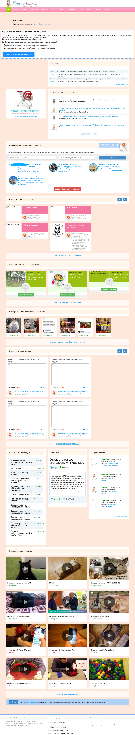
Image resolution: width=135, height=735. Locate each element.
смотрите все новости (122, 84)
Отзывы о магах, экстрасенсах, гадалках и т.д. (21, 462)
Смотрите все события (121, 516)
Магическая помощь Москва (20, 473)
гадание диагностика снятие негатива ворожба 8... (20, 488)
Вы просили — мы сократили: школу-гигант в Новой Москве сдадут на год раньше (85, 71)
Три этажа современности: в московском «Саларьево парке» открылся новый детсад (88, 116)
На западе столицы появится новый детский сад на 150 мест (78, 81)
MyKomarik (96, 686)
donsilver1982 (40, 468)
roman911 (104, 487)
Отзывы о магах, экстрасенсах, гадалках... (67, 461)
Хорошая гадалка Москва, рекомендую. (20, 506)
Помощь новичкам (58, 727)
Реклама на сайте (57, 723)
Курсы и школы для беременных (33, 170)
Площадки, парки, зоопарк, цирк (33, 182)
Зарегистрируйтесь (30, 702)
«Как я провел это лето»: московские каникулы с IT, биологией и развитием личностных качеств (92, 125)
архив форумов (16, 541)
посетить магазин (25, 295)
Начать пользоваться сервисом (18, 54)
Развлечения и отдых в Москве (29, 177)
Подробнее (81, 491)
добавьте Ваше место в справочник (67, 189)
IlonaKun (38, 486)
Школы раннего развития (76, 170)
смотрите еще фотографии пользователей (67, 342)
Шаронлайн (72, 207)
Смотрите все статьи (88, 134)
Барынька (39, 460)
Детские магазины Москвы (106, 166)
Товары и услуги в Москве (108, 164)
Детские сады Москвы (65, 166)
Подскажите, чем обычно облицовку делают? (19, 525)
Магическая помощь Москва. (20, 500)
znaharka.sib (48, 335)
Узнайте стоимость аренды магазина (25, 116)
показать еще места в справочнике (67, 256)
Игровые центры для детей (26, 178)
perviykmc (54, 619)
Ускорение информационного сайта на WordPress (21, 533)
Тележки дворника (31, 225)
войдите (13, 702)
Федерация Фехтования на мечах (77, 226)
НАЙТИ (112, 158)
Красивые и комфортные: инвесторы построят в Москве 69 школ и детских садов (87, 100)
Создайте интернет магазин (61, 733)
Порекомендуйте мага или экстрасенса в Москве (20, 480)
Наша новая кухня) (19, 468)
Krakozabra (13, 585)
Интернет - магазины (104, 170)
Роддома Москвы (23, 168)
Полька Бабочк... (14, 335)
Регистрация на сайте (59, 730)
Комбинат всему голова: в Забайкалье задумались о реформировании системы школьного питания (91, 79)
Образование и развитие (67, 164)
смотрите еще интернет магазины (67, 303)
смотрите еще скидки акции (67, 444)
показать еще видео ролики (67, 694)
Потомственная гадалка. (22, 495)
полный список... (37, 172)
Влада (11, 652)
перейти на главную (43, 24)
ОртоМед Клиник (31, 207)
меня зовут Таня (98, 619)
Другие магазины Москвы (116, 168)
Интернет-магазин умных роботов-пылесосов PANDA (29, 391)
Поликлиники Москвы (24, 172)
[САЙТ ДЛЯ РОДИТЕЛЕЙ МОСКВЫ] (23, 3)
